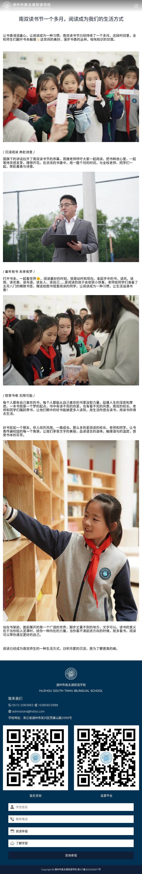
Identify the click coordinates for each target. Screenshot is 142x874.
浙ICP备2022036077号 (89, 869)
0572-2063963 (22, 705)
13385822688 (48, 705)
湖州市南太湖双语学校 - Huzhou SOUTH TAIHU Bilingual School (26, 5)
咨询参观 (71, 855)
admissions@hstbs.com (28, 711)
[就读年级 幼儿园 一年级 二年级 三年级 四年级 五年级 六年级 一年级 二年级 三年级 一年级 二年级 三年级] (71, 831)
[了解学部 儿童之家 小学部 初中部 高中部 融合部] (71, 843)
